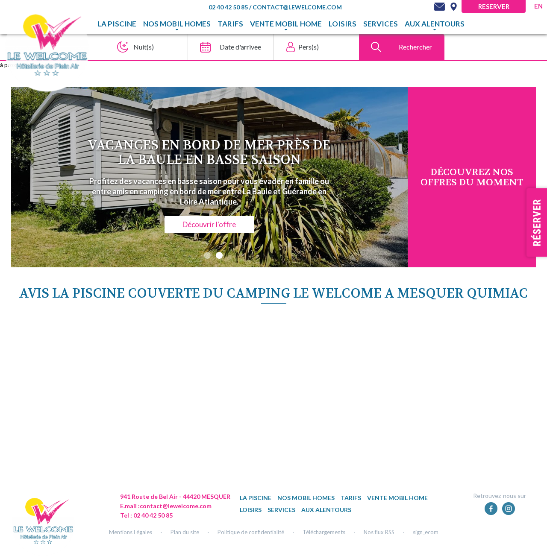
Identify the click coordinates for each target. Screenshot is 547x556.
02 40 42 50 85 (229, 7)
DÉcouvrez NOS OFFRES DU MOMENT (472, 177)
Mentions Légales (130, 532)
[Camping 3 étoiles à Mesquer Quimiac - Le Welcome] (47, 48)
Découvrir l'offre (209, 224)
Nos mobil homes (177, 23)
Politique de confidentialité (251, 532)
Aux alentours (435, 23)
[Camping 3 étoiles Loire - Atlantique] (357, 505)
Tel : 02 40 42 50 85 (146, 515)
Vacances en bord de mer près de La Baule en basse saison (209, 152)
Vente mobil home (286, 23)
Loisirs (342, 23)
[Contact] (439, 6)
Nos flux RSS (379, 532)
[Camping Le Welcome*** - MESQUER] (43, 524)
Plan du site (185, 532)
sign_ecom (425, 532)
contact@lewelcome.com (297, 7)
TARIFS (230, 23)
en (538, 6)
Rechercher (415, 47)
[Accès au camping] (453, 6)
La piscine (116, 23)
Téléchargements (324, 532)
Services (380, 23)
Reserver (493, 6)
